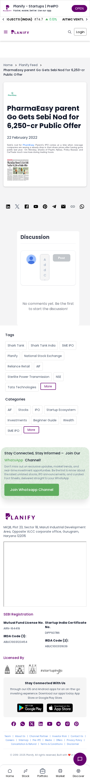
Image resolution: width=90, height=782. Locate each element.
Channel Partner (38, 736)
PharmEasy (28, 145)
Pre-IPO (37, 740)
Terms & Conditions (52, 744)
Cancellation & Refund (23, 744)
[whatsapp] (82, 207)
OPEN (79, 8)
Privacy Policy (74, 740)
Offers (59, 740)
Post (61, 258)
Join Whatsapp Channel (31, 489)
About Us (20, 736)
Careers (10, 740)
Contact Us (77, 736)
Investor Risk (59, 736)
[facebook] (26, 207)
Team (8, 736)
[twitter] (17, 207)
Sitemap (23, 740)
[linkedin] (8, 207)
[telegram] (54, 207)
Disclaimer (73, 744)
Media (48, 740)
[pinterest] (45, 207)
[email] (63, 207)
